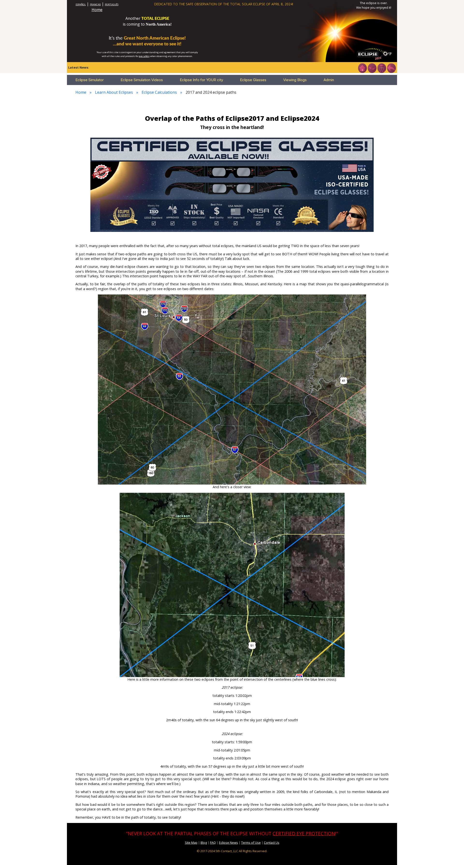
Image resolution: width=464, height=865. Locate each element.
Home (97, 9)
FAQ (213, 842)
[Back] (391, 67)
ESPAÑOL (81, 4)
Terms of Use (251, 842)
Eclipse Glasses (253, 80)
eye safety (144, 56)
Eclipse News (228, 842)
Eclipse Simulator (89, 80)
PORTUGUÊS (111, 4)
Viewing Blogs (295, 80)
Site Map (191, 842)
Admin (329, 80)
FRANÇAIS (95, 4)
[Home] (362, 67)
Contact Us (271, 842)
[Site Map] (381, 67)
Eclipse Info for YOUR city (201, 80)
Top (453, 854)
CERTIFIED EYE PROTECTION (304, 833)
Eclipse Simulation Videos (142, 80)
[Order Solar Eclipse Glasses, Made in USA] (232, 184)
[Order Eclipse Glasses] (372, 67)
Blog (204, 842)
